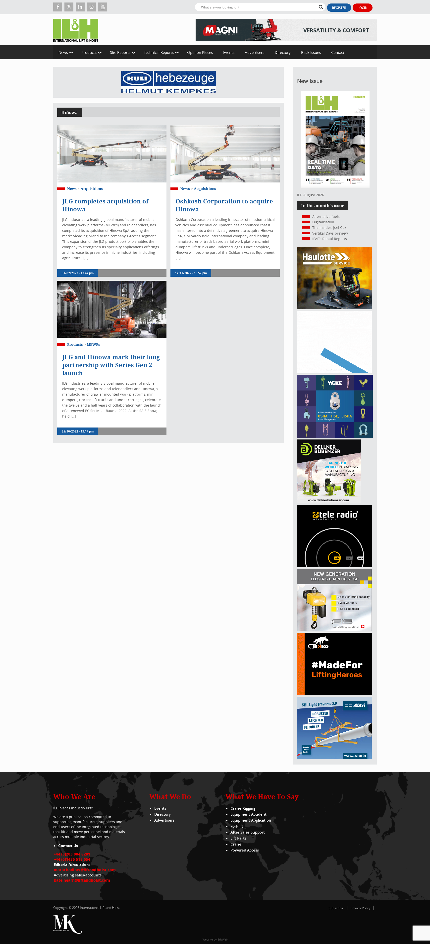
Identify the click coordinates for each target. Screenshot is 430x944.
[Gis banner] (334, 629)
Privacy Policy (360, 908)
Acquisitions (92, 188)
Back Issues (311, 52)
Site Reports (120, 52)
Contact (337, 52)
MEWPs (93, 344)
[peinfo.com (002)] (334, 371)
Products (89, 52)
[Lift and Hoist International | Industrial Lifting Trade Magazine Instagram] (91, 6)
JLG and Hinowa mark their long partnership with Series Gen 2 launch (111, 365)
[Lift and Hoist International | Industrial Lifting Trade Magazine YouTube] (102, 6)
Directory (283, 52)
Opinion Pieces (200, 52)
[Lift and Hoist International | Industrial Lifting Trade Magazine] (77, 30)
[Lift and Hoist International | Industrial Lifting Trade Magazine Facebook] (57, 6)
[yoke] (335, 436)
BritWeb (222, 939)
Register (339, 7)
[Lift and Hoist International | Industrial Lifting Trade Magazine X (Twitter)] (68, 6)
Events (228, 52)
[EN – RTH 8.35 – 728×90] (286, 29)
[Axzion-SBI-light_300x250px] (334, 757)
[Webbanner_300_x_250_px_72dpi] (334, 566)
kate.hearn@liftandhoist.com (82, 880)
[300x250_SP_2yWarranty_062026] (334, 308)
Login (363, 7)
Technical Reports (159, 52)
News (63, 52)
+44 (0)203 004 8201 (72, 854)
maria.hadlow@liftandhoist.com (85, 869)
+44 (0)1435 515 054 (72, 859)
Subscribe (336, 908)
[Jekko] (334, 693)
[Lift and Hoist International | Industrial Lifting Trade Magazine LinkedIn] (80, 6)
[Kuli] (168, 82)
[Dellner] (329, 502)
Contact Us (68, 845)
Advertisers (254, 52)
